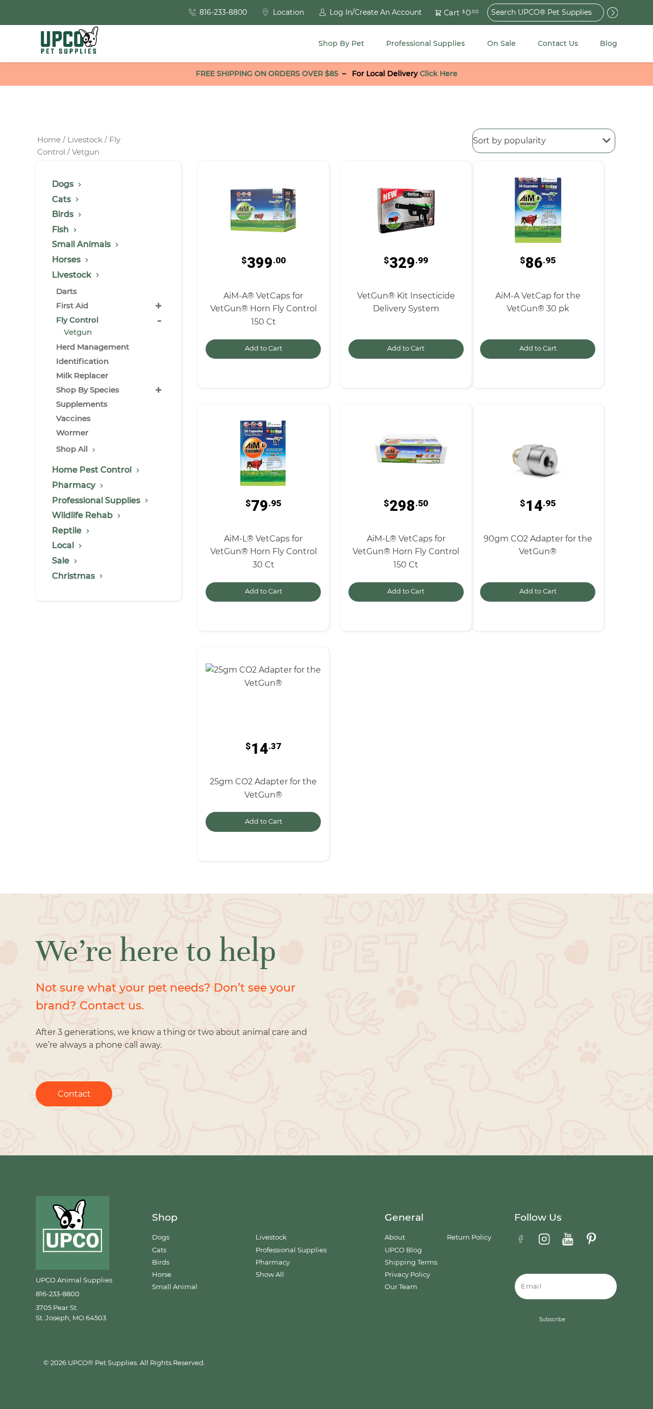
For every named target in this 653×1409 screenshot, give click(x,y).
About (395, 1237)
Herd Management (92, 347)
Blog (608, 43)
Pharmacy (273, 1262)
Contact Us (558, 43)
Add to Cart (263, 348)
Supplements (82, 404)
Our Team (401, 1287)
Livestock (85, 139)
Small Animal (174, 1287)
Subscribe (552, 1319)
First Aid (72, 305)
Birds (160, 1262)
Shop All (73, 449)
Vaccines (73, 418)
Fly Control (77, 320)
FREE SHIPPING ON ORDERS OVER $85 (267, 73)
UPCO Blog (403, 1250)
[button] (451, 12)
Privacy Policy (407, 1274)
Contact (74, 1094)
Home (49, 139)
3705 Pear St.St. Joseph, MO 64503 (71, 1313)
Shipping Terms (411, 1262)
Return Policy (469, 1237)
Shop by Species (87, 389)
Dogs (160, 1237)
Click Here (439, 73)
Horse (161, 1274)
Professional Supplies (425, 43)
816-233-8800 (58, 1294)
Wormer (72, 432)
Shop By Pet (341, 43)
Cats (159, 1250)
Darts (66, 291)
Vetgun (78, 332)
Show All (270, 1274)
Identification (82, 361)
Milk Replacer (82, 375)
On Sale (501, 43)
